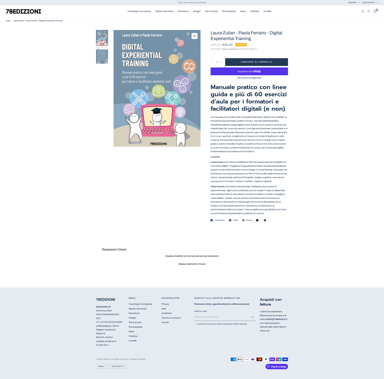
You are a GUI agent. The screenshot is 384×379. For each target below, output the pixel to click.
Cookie (165, 322)
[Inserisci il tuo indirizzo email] (252, 317)
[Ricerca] (363, 11)
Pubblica (254, 11)
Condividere (219, 220)
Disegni (196, 11)
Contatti (267, 11)
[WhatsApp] (258, 220)
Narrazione (183, 11)
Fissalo (249, 220)
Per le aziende (229, 11)
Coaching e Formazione (139, 11)
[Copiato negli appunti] (266, 220)
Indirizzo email (200, 311)
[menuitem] (139, 11)
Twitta (235, 220)
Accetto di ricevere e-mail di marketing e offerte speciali (222, 324)
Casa (8, 21)
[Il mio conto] (369, 11)
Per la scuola (211, 11)
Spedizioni (167, 313)
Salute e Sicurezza (164, 11)
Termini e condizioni (171, 318)
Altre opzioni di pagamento (249, 78)
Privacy (165, 304)
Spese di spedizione (230, 49)
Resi (164, 308)
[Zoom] (195, 36)
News (243, 11)
